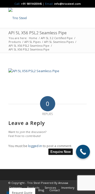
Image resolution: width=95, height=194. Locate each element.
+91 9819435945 (31, 4)
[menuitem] (15, 187)
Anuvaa (63, 183)
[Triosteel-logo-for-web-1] (39, 18)
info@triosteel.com (67, 4)
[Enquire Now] (83, 152)
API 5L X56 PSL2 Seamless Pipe (37, 33)
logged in (35, 146)
